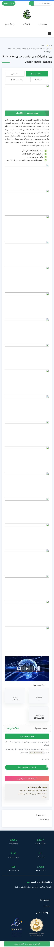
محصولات (43, 45)
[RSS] (14, 893)
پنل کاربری (9, 24)
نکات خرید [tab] (14, 74)
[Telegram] (27, 893)
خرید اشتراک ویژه (36, 752)
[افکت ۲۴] (27, 14)
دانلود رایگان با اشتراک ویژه (27, 779)
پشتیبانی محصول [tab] (16, 80)
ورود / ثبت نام (9, 3)
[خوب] (12, 759)
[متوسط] (10, 759)
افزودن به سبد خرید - (27, 944)
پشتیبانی (43, 24)
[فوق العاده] (15, 759)
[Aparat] (33, 893)
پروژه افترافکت (43, 819)
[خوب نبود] (8, 759)
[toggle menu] (49, 33)
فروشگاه (26, 24)
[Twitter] (40, 893)
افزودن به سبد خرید (27, 736)
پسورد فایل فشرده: (27, 113)
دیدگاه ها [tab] (38, 80)
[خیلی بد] (6, 759)
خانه (50, 45)
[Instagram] (20, 893)
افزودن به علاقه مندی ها (27, 767)
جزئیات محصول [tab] (36, 74)
